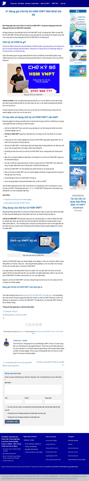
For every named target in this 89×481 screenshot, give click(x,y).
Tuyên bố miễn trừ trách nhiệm (34, 452)
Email (27, 398)
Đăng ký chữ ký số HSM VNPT (42, 331)
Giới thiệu (21, 3)
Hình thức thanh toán (73, 448)
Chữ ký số (22, 331)
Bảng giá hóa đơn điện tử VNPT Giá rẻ (17, 203)
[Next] (83, 209)
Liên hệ (63, 3)
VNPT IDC (55, 3)
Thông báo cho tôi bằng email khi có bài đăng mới (23, 417)
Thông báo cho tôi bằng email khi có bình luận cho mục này (26, 413)
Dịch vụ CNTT (45, 3)
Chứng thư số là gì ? (11, 311)
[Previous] (72, 209)
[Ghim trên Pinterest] (36, 324)
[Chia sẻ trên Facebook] (26, 324)
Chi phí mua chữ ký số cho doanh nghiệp (18, 199)
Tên (6, 398)
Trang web (48, 398)
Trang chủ (13, 3)
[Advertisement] (77, 110)
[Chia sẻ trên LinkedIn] (40, 324)
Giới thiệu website (73, 440)
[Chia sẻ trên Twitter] (30, 324)
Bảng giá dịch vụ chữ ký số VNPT (16, 315)
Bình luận (8, 382)
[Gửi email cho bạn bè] (33, 324)
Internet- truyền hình (31, 3)
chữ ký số (32, 188)
